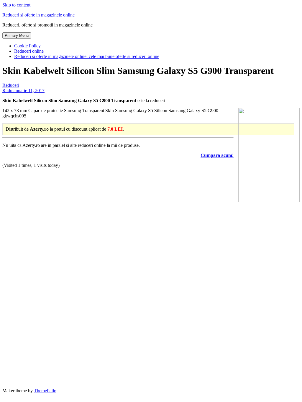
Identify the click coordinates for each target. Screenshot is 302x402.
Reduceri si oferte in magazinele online (38, 14)
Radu (7, 90)
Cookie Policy (27, 45)
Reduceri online (29, 51)
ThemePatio (45, 390)
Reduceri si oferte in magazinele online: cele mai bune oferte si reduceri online (86, 56)
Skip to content (16, 4)
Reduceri (10, 85)
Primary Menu (17, 35)
